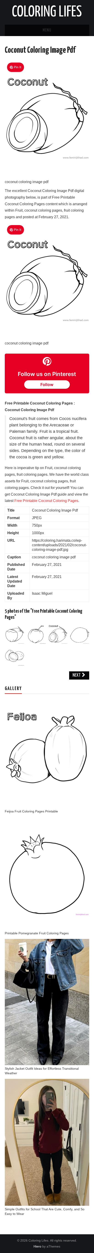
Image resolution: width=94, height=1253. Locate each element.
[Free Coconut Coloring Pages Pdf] (14, 655)
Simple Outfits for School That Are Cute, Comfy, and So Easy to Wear (44, 1211)
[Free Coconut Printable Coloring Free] (79, 634)
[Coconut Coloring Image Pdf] (47, 172)
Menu (47, 30)
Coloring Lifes (47, 12)
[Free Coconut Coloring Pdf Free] (36, 634)
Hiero (37, 1246)
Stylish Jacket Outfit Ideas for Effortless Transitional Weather (42, 1071)
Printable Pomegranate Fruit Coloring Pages (37, 933)
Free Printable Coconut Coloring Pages (46, 501)
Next (77, 675)
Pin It (17, 67)
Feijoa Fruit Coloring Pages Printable (31, 811)
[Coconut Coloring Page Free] (14, 634)
